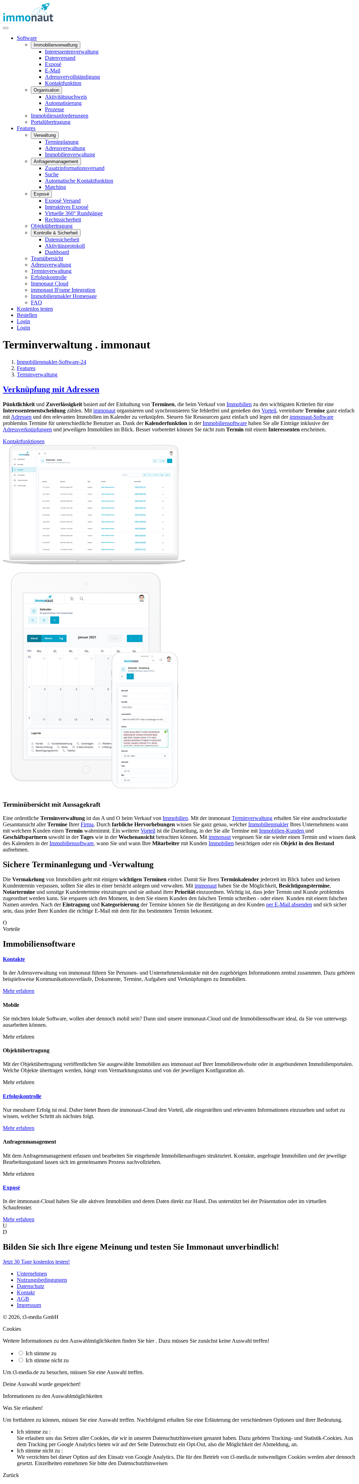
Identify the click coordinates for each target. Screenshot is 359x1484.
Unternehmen (32, 1274)
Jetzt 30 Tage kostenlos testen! (36, 1262)
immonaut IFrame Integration (63, 290)
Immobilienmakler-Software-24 (51, 362)
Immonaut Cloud (49, 284)
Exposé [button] (41, 194)
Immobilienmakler (268, 824)
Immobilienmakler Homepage (64, 296)
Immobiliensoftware (225, 423)
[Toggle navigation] (5, 28)
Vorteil (269, 411)
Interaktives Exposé (66, 207)
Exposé (53, 64)
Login (23, 321)
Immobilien (239, 404)
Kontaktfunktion (63, 83)
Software (27, 38)
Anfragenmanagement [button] (56, 161)
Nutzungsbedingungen (42, 1280)
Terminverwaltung (51, 271)
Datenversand (60, 58)
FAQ (36, 302)
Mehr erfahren (18, 991)
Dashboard (57, 252)
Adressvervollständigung (72, 77)
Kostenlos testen (35, 309)
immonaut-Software (311, 417)
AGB (23, 1299)
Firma (87, 824)
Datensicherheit (62, 239)
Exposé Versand (63, 201)
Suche (52, 174)
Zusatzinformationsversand (74, 168)
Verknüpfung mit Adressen (51, 389)
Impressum (29, 1305)
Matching (55, 187)
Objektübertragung (52, 226)
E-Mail (52, 70)
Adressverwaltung (65, 148)
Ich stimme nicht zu (46, 1360)
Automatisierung (63, 103)
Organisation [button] (46, 90)
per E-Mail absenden (289, 904)
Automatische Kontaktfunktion (79, 181)
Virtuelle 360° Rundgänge (74, 213)
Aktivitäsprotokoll (65, 246)
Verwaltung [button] (45, 135)
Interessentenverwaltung (72, 52)
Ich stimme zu (40, 1353)
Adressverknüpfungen (27, 429)
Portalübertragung (50, 122)
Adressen (21, 417)
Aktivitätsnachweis (66, 97)
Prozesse (54, 109)
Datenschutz (30, 1286)
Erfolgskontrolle (49, 277)
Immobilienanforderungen (59, 116)
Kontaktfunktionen (24, 441)
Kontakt (26, 1292)
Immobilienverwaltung (70, 154)
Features (26, 128)
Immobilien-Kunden (282, 831)
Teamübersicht (47, 258)
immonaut (104, 411)
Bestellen (27, 315)
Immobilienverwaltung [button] (55, 45)
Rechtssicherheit (63, 219)
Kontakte (14, 959)
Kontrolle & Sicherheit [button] (56, 232)
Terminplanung (62, 142)
